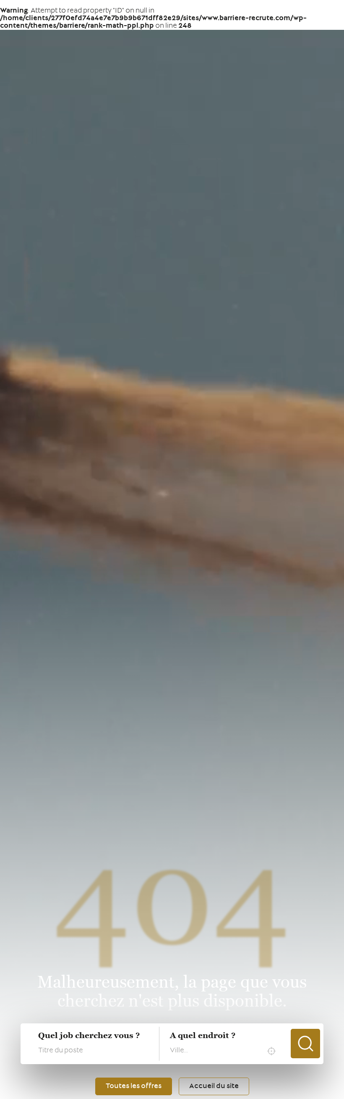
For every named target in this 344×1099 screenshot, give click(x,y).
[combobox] (225, 1051)
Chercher (305, 1043)
